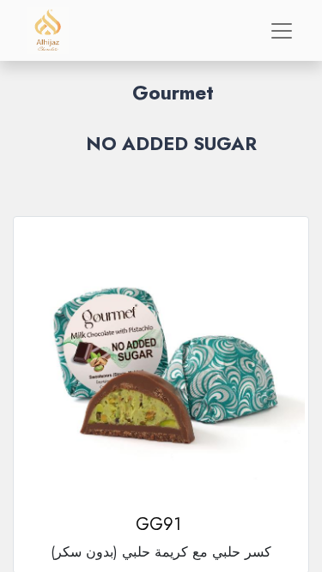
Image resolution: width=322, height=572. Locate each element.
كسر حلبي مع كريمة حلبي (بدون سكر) (161, 552)
